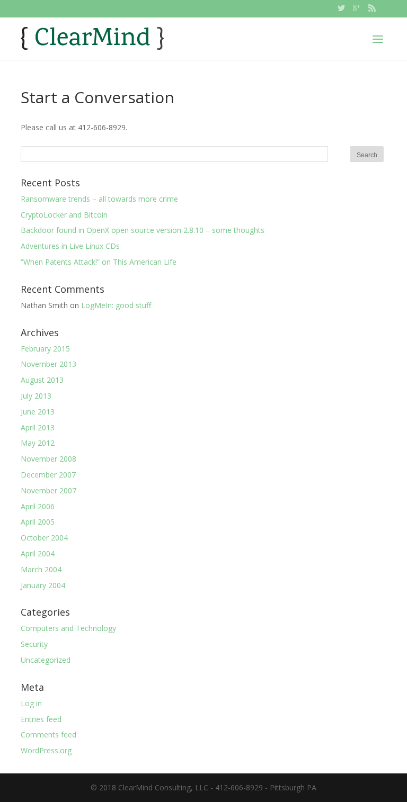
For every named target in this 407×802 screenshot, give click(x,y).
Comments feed (48, 734)
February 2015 (45, 349)
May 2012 (38, 443)
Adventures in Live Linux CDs (70, 246)
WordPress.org (46, 750)
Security (34, 644)
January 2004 (43, 585)
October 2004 (44, 538)
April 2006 (38, 506)
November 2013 (48, 364)
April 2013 (38, 427)
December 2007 (48, 475)
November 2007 (48, 490)
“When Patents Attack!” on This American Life (98, 262)
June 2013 (38, 412)
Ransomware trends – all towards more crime (99, 199)
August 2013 (42, 380)
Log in (31, 703)
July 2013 (36, 396)
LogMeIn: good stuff (116, 305)
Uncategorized (45, 660)
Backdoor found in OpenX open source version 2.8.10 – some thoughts (142, 230)
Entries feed (41, 719)
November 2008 (48, 459)
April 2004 (38, 553)
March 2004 (41, 569)
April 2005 (38, 522)
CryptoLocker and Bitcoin (64, 215)
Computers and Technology (68, 628)
